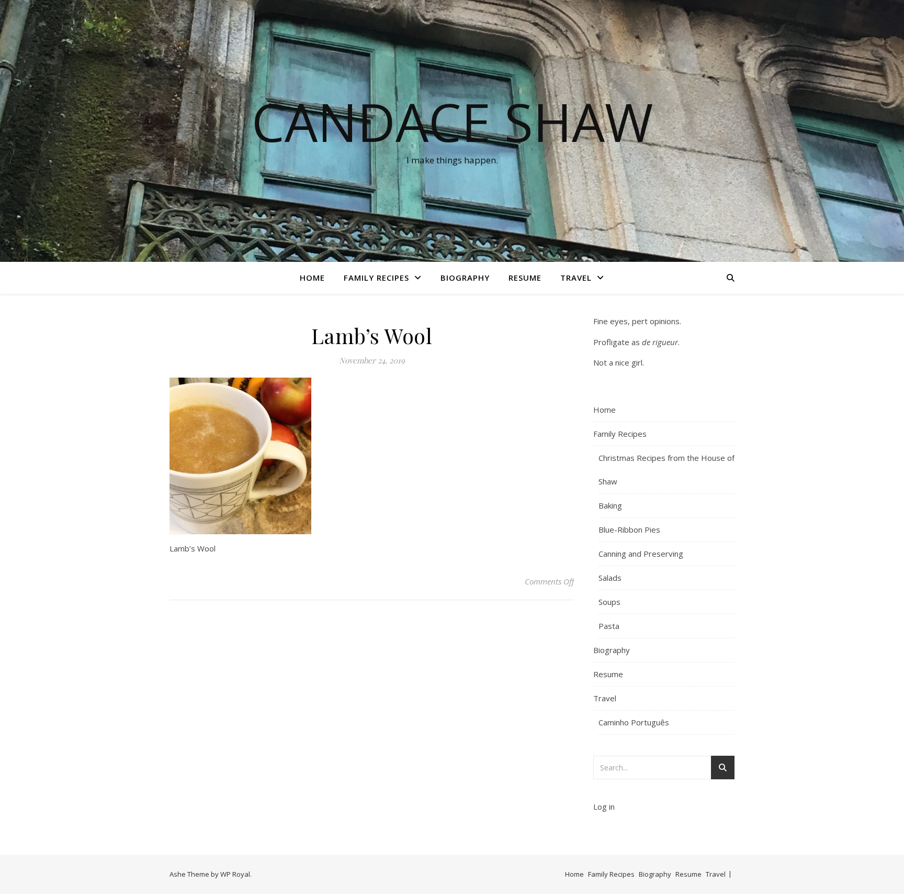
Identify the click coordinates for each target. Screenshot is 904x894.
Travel (576, 277)
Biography (465, 277)
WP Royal (235, 874)
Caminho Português (633, 722)
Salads (610, 577)
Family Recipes (376, 277)
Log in (604, 806)
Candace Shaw (452, 121)
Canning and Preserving (640, 553)
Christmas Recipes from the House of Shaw (666, 469)
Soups (609, 602)
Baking (610, 505)
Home (312, 277)
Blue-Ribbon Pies (629, 529)
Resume (524, 277)
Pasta (608, 626)
